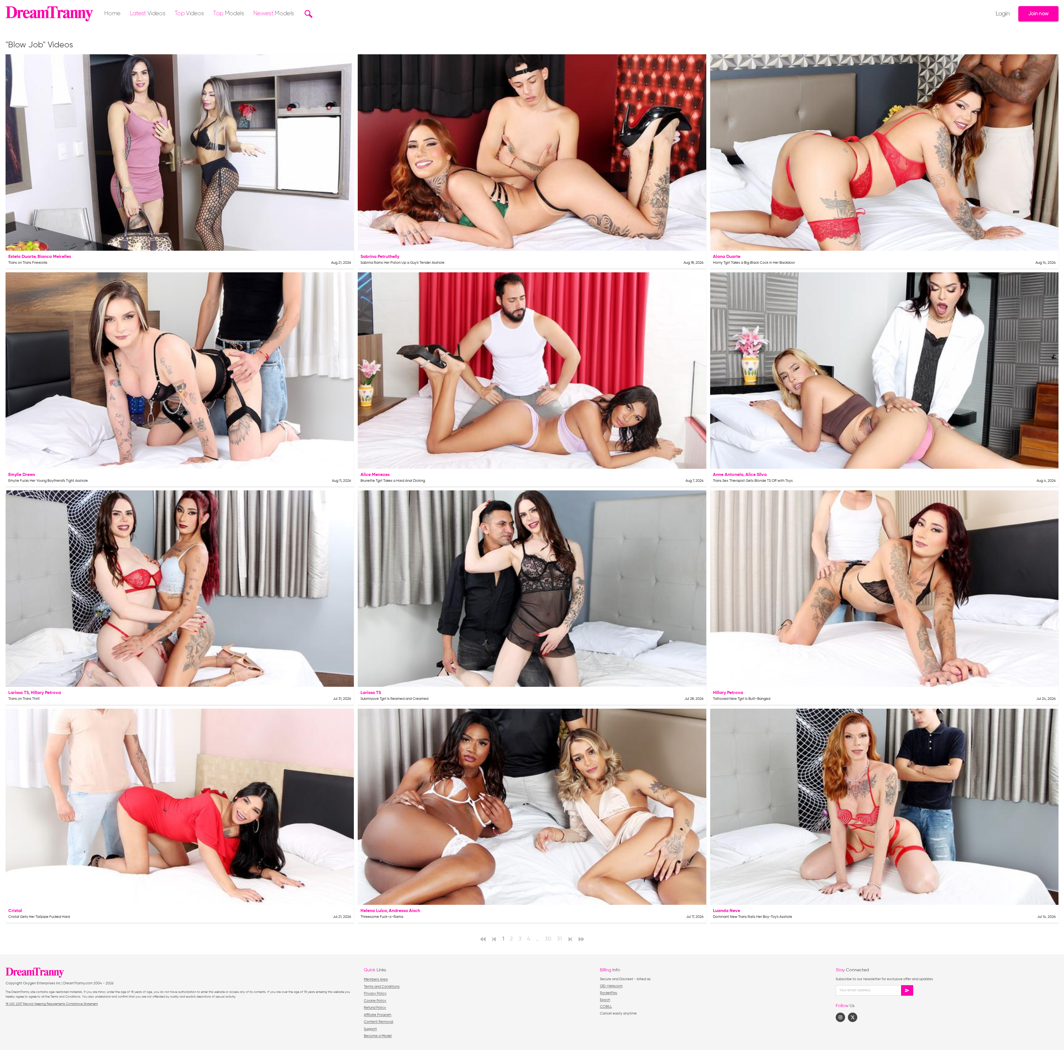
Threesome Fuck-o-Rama (381, 917)
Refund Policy (375, 1008)
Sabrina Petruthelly (379, 257)
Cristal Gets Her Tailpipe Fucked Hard (39, 917)
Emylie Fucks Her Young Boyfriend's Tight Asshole (48, 481)
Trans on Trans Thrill (24, 699)
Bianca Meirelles (54, 257)
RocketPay (608, 993)
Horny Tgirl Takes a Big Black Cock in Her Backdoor (754, 263)
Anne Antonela (728, 475)
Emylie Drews (21, 475)
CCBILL (606, 1006)
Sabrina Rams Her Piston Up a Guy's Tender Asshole (402, 263)
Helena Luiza (373, 911)
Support (370, 1029)
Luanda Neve (726, 911)
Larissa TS (18, 693)
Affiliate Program (377, 1015)
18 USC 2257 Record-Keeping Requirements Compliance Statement (52, 1003)
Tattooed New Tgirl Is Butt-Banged (741, 699)
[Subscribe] (907, 990)
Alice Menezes (375, 475)
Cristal (15, 911)
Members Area (376, 979)
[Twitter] (852, 1017)
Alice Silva (756, 475)
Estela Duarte (21, 257)
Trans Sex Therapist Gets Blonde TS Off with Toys (753, 481)
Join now (1038, 13)
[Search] (307, 14)
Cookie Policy (375, 1001)
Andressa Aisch (404, 911)
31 (559, 939)
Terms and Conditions (382, 986)
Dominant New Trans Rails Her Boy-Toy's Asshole (752, 917)
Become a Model (378, 1036)
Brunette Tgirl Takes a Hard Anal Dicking (392, 481)
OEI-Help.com (611, 986)
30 (548, 939)
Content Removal (378, 1022)
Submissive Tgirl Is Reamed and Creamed (394, 699)
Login (1002, 14)
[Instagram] (840, 1017)
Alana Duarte (726, 257)
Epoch (605, 1000)
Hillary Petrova (46, 693)
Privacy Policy (375, 993)
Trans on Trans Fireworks (27, 263)
